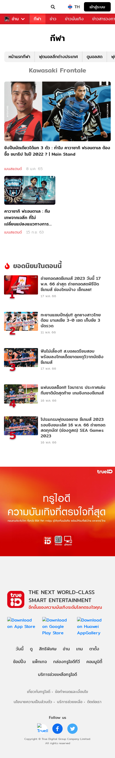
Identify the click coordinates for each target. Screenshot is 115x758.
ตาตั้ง (94, 649)
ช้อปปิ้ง (19, 661)
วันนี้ (20, 649)
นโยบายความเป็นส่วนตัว (33, 702)
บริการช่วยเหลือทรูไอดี (57, 674)
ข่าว (53, 18)
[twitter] (72, 728)
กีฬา (37, 18)
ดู (31, 649)
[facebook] (57, 728)
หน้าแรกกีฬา (19, 56)
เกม (79, 649)
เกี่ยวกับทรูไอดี (38, 691)
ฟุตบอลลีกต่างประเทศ (58, 56)
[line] (42, 728)
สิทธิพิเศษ (47, 649)
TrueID (15, 7)
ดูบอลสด (94, 56)
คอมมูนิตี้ (94, 661)
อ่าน (15, 19)
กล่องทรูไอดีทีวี (66, 661)
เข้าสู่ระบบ (97, 7)
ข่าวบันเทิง (74, 18)
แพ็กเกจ (39, 661)
